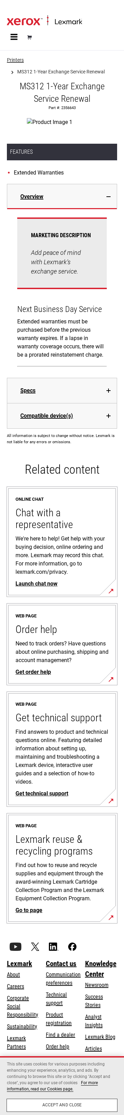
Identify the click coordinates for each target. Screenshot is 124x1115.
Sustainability (22, 1026)
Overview (31, 196)
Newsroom (96, 985)
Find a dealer (60, 1035)
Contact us (61, 964)
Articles (93, 1048)
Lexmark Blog (100, 1037)
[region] (62, 1085)
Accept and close (62, 1105)
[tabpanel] (62, 293)
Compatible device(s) (46, 415)
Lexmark (19, 964)
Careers (15, 986)
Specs (27, 390)
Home (12, 9)
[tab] (62, 196)
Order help (57, 1046)
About (13, 974)
